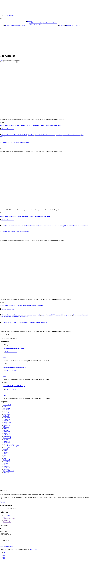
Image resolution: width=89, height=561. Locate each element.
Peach (5, 430)
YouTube (6, 472)
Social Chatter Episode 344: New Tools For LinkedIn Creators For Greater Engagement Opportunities (30, 125)
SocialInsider (76, 135)
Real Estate (7, 436)
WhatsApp (44, 322)
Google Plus (7, 419)
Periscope (7, 431)
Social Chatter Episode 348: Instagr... (14, 386)
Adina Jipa (4, 225)
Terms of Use (7, 522)
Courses (62, 25)
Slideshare (6, 441)
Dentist (5, 411)
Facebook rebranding (20, 315)
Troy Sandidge (15, 316)
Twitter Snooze (24, 316)
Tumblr (6, 457)
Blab (5, 406)
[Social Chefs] (17, 12)
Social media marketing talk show (52, 135)
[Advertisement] (44, 40)
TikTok (6, 452)
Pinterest (6, 433)
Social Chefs (33, 549)
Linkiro (43, 315)
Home (7, 25)
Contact (77, 25)
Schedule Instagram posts (65, 315)
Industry (6, 420)
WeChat (6, 466)
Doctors (6, 413)
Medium (6, 427)
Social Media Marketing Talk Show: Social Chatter (43, 23)
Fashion (6, 416)
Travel (5, 455)
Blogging (6, 408)
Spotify (6, 450)
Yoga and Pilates (8, 471)
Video (6, 463)
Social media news (67, 135)
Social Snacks (8, 447)
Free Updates (16, 25)
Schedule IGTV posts (52, 315)
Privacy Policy (7, 520)
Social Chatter (39, 135)
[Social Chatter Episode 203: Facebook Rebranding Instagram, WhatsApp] (38, 296)
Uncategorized (8, 461)
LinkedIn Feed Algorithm (28, 225)
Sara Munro (31, 135)
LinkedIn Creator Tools (20, 135)
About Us (70, 25)
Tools (6, 453)
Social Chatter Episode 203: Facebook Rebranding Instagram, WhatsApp (21, 305)
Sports (5, 449)
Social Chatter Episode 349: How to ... (14, 367)
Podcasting (7, 435)
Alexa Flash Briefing (35, 24)
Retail (5, 439)
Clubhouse (6, 409)
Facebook (4, 322)
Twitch (5, 458)
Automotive (7, 405)
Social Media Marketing (22, 142)
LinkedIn (4, 142)
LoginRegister (9, 15)
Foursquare (7, 417)
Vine (5, 464)
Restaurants (7, 438)
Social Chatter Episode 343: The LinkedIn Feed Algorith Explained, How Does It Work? (26, 216)
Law (5, 424)
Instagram (10, 322)
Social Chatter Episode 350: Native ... (14, 348)
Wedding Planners (9, 468)
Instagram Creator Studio (33, 315)
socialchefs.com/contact (6, 546)
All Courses (6, 515)
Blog (24, 25)
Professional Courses (9, 518)
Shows (30, 21)
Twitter (38, 322)
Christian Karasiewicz (7, 129)
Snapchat (6, 442)
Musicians (6, 428)
